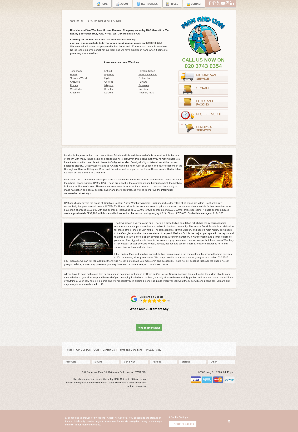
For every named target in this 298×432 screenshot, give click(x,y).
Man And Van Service (206, 77)
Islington (108, 85)
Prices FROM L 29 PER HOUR (83, 349)
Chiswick (75, 81)
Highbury (109, 74)
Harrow (164, 274)
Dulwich (108, 92)
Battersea (143, 85)
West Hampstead (147, 74)
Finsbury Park (146, 92)
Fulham (142, 81)
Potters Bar (144, 78)
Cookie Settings (179, 417)
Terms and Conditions (130, 349)
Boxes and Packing (204, 102)
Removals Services (204, 128)
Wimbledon (76, 89)
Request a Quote (209, 114)
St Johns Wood (78, 78)
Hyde (107, 78)
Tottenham (76, 70)
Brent (149, 274)
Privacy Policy (153, 349)
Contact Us (109, 349)
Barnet (73, 74)
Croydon (143, 89)
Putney (74, 85)
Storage (203, 88)
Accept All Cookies (184, 423)
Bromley (108, 89)
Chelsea (108, 81)
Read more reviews (149, 327)
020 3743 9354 (203, 66)
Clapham (75, 92)
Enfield (108, 70)
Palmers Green (146, 70)
